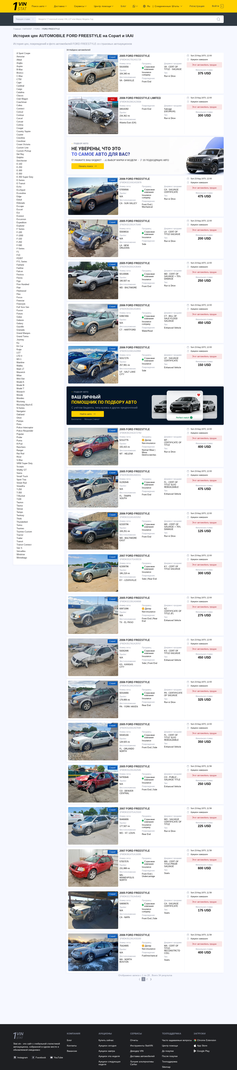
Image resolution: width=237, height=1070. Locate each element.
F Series (21, 229)
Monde (20, 395)
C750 (19, 79)
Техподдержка (169, 1061)
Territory (20, 515)
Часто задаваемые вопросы (177, 1040)
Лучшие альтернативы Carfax (142, 1063)
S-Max (20, 460)
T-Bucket (21, 496)
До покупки (168, 1051)
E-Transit (21, 183)
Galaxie (20, 320)
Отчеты (134, 1040)
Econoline (21, 193)
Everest (20, 216)
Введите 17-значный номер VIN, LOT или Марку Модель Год (65, 19)
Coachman (22, 102)
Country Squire (24, 131)
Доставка (59, 6)
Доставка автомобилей (142, 1056)
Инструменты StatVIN (141, 1045)
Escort (20, 209)
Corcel (20, 118)
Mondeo (20, 398)
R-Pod (19, 444)
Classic (20, 95)
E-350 (19, 173)
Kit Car (20, 346)
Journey (20, 339)
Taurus (20, 505)
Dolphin (20, 157)
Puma (19, 440)
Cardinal (20, 86)
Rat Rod (20, 453)
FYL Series (22, 261)
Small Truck (22, 476)
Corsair (20, 121)
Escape (20, 206)
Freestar (20, 300)
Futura (20, 313)
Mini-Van (21, 378)
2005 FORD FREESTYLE (134, 56)
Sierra (19, 473)
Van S (19, 548)
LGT (19, 352)
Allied (19, 60)
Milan (19, 375)
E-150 (19, 164)
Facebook (41, 1057)
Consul (20, 112)
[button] (24, 19)
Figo (19, 281)
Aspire (20, 66)
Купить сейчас (106, 1040)
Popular (20, 434)
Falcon (20, 271)
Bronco (20, 73)
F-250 (19, 242)
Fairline (20, 268)
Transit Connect (24, 544)
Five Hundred (23, 284)
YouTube (58, 1057)
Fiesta (19, 278)
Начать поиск (86, 166)
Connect (20, 108)
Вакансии (72, 1051)
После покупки (170, 1056)
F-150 (19, 239)
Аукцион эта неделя (109, 1056)
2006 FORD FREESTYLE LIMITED (140, 98)
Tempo (20, 512)
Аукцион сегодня (107, 1045)
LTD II (19, 356)
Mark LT (20, 369)
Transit (20, 541)
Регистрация (197, 6)
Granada (21, 330)
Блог (123, 6)
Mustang (21, 401)
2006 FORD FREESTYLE (134, 179)
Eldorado (21, 203)
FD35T (20, 258)
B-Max (20, 69)
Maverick (21, 372)
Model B (20, 385)
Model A (20, 382)
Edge (19, 196)
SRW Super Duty (25, 463)
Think (19, 518)
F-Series (21, 248)
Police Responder (25, 431)
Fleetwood (21, 291)
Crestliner (21, 141)
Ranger (20, 450)
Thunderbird (22, 522)
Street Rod (22, 483)
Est (18, 213)
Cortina (20, 125)
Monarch (21, 392)
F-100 (19, 232)
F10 (18, 255)
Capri (19, 82)
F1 (18, 252)
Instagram (22, 1057)
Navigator (21, 411)
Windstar (21, 554)
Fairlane (20, 265)
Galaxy (20, 323)
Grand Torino (23, 336)
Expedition (21, 222)
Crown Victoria (23, 144)
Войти (216, 6)
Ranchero (21, 447)
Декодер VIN (136, 1051)
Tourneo (20, 528)
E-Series (21, 180)
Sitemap (166, 1067)
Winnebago (22, 557)
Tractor (20, 535)
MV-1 (19, 359)
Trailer (19, 538)
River (19, 457)
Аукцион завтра (107, 1051)
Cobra (19, 105)
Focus (19, 297)
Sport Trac (21, 479)
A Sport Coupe (23, 53)
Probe (19, 437)
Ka (18, 343)
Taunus (20, 502)
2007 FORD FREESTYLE (134, 555)
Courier (20, 134)
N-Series (21, 408)
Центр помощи (170, 1045)
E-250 (19, 167)
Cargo (19, 89)
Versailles (21, 551)
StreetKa (21, 486)
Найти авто (86, 414)
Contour (20, 115)
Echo (19, 186)
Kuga (19, 349)
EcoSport (21, 190)
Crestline (21, 138)
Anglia (19, 63)
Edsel (19, 200)
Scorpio (20, 466)
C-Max (20, 76)
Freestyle (21, 304)
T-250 (19, 489)
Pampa (20, 421)
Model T (20, 388)
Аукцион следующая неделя (109, 1063)
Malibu (20, 365)
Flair (19, 287)
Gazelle (20, 326)
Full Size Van (23, 307)
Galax (19, 317)
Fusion (20, 310)
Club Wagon (22, 99)
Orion (19, 418)
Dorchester (22, 160)
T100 (19, 499)
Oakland (20, 414)
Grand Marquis (23, 333)
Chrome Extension (206, 1040)
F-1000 (20, 235)
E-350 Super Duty (25, 177)
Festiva (20, 274)
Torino (19, 525)
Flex (19, 294)
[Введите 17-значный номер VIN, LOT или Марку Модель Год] (218, 19)
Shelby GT (22, 470)
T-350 (19, 492)
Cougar (20, 128)
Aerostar (21, 56)
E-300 (19, 170)
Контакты (72, 1045)
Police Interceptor (25, 427)
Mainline (20, 362)
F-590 (19, 245)
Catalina (20, 92)
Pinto (19, 424)
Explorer (20, 226)
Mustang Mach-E (25, 405)
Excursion (21, 219)
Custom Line (22, 147)
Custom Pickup (24, 151)
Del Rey (20, 154)
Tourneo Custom (24, 531)
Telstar (20, 509)
